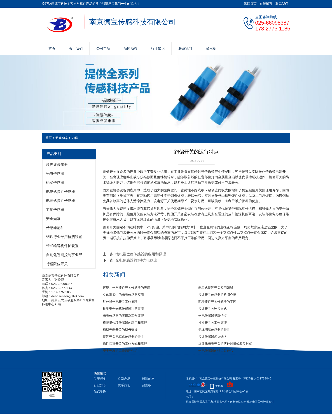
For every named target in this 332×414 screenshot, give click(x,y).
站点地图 (100, 391)
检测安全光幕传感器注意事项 (123, 308)
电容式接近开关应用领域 (215, 287)
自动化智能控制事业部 (64, 255)
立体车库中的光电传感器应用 (123, 294)
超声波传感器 (57, 165)
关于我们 (76, 48)
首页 (52, 48)
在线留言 (266, 3)
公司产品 (103, 48)
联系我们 (282, 3)
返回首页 (250, 3)
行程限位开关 (57, 264)
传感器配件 (55, 228)
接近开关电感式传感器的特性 (123, 336)
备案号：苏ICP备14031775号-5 (252, 378)
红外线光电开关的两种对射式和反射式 (225, 343)
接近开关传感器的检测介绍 (217, 294)
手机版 (219, 386)
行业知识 (158, 48)
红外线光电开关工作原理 (120, 301)
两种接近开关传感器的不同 (217, 301)
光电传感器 (55, 174)
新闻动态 (130, 48)
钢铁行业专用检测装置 (64, 237)
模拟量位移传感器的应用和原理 (140, 254)
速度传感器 (55, 210)
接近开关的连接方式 (212, 308)
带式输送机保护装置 (62, 246)
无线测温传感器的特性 (214, 329)
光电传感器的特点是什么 (215, 350)
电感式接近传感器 (60, 192)
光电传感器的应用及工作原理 (123, 315)
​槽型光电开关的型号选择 (120, 329)
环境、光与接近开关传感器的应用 (126, 287)
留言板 (211, 48)
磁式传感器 (55, 183)
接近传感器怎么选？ (212, 336)
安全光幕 (53, 219)
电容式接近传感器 (60, 201)
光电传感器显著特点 (212, 315)
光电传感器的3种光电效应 (136, 260)
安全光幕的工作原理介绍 (120, 350)
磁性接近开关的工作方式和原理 (125, 343)
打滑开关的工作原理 (212, 322)
